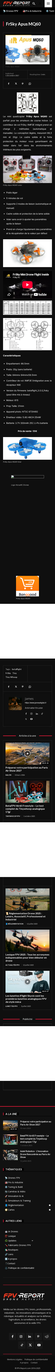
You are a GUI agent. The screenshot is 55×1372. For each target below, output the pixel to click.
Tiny (14, 673)
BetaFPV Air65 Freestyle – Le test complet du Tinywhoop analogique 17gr (25, 808)
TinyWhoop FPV (13, 816)
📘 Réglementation (14, 924)
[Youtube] (31, 718)
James (29, 698)
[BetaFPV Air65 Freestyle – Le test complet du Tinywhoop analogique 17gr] (28, 792)
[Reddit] (46, 1336)
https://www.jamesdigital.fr (35, 702)
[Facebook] (9, 84)
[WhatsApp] (30, 84)
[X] (16, 84)
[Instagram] (31, 713)
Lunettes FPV (12, 1006)
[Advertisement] (27, 631)
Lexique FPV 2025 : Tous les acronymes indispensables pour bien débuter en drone (27, 957)
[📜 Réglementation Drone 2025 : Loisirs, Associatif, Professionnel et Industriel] (28, 899)
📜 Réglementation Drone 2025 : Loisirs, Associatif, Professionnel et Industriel (26, 916)
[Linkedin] (37, 713)
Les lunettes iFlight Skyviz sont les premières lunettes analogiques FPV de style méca (26, 998)
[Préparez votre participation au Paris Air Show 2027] (28, 754)
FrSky (8, 673)
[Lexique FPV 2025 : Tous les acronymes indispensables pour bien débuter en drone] (28, 941)
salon (8, 775)
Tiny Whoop (11, 677)
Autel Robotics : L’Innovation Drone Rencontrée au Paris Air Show (35, 1154)
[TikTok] (42, 713)
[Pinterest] (23, 84)
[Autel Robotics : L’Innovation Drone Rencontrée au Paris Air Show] (10, 1155)
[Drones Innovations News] (16, 3)
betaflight (17, 669)
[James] (15, 709)
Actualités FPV (13, 965)
